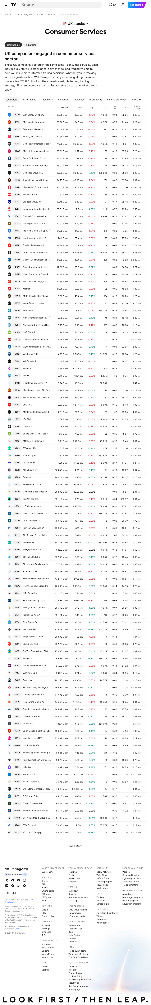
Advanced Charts (130, 881)
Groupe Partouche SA (33, 694)
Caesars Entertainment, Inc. (36, 339)
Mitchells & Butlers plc (33, 441)
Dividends (46, 932)
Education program (131, 903)
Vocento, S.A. (29, 774)
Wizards (100, 916)
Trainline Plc (29, 542)
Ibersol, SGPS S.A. (32, 615)
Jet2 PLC (27, 404)
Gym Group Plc (30, 622)
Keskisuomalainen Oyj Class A (37, 760)
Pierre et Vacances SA (33, 528)
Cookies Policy (75, 976)
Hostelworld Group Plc (33, 702)
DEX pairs (46, 897)
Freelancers (102, 919)
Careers (72, 938)
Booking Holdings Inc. (33, 129)
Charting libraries (130, 875)
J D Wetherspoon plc (33, 506)
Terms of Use (74, 966)
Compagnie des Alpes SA (35, 491)
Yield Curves (48, 947)
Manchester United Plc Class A (37, 390)
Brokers (72, 894)
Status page (74, 989)
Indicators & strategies (107, 913)
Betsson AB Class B (32, 484)
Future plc (28, 658)
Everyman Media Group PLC (36, 818)
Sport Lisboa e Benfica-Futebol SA (37, 731)
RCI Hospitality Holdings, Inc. (37, 687)
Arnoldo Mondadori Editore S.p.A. (37, 578)
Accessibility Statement (79, 979)
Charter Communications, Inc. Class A (37, 259)
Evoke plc (27, 680)
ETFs (44, 884)
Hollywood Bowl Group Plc (35, 586)
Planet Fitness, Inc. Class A (36, 397)
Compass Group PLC (33, 172)
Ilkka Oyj (27, 767)
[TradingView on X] (7, 880)
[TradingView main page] (13, 5)
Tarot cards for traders (79, 954)
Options (45, 951)
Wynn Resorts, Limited (34, 303)
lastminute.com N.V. (32, 738)
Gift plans (73, 881)
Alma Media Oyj (30, 470)
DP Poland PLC (30, 796)
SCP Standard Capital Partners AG (37, 789)
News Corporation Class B (35, 267)
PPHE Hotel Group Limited (35, 535)
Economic (46, 925)
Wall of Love (102, 875)
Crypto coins (48, 890)
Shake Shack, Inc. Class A (35, 433)
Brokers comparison (78, 897)
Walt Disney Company (33, 114)
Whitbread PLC (30, 354)
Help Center (74, 935)
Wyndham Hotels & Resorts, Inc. (37, 346)
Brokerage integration (132, 897)
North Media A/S (31, 745)
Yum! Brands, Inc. (31, 194)
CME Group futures (77, 909)
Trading (100, 897)
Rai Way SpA (29, 462)
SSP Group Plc (30, 455)
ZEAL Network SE (31, 520)
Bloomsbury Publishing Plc (35, 564)
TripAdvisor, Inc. (31, 499)
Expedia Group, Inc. (32, 201)
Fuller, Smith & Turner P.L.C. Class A (37, 607)
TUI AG (26, 375)
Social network (103, 872)
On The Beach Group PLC (35, 651)
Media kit (72, 941)
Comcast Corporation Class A (37, 143)
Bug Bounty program (78, 986)
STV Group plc (30, 825)
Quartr (17, 929)
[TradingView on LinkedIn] (7, 886)
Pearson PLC (29, 310)
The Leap (73, 900)
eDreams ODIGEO (31, 557)
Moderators (101, 888)
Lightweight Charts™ (132, 878)
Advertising (127, 894)
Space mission (75, 928)
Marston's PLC (30, 629)
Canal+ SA (28, 426)
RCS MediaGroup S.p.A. (34, 600)
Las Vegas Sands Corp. (34, 223)
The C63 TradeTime (78, 957)
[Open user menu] (123, 5)
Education (101, 900)
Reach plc (28, 723)
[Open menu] (6, 5)
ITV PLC (27, 419)
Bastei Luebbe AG (31, 781)
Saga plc (27, 477)
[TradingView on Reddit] (24, 886)
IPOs (44, 935)
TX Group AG (29, 448)
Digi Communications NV (35, 383)
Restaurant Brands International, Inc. (37, 209)
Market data (74, 878)
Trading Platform (130, 885)
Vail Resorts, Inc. (31, 361)
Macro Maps (48, 954)
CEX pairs (46, 894)
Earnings (46, 928)
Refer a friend (103, 878)
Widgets (126, 872)
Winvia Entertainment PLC (35, 665)
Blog (70, 932)
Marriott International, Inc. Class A (37, 151)
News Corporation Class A (35, 274)
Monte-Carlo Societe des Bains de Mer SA (37, 412)
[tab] (13, 44)
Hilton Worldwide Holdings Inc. (37, 165)
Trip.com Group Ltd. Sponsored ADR (36, 230)
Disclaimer (73, 969)
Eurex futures (74, 913)
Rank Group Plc (30, 571)
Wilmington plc (30, 673)
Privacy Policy (75, 973)
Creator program (104, 881)
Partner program (130, 900)
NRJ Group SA (30, 593)
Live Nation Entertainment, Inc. (37, 187)
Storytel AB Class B (32, 549)
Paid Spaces (102, 922)
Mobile (45, 966)
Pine (44, 900)
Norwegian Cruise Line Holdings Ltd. (37, 325)
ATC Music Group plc (33, 832)
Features (72, 872)
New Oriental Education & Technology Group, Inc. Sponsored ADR (36, 317)
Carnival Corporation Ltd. (35, 216)
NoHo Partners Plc (32, 716)
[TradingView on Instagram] (24, 880)
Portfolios (46, 944)
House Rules (102, 885)
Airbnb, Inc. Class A (32, 136)
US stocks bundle (76, 916)
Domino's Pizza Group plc (35, 513)
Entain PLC (28, 368)
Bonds (45, 887)
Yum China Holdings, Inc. (35, 281)
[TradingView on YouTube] (19, 880)
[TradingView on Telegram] (13, 886)
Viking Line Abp (30, 644)
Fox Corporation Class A (34, 238)
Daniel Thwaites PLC (33, 803)
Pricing (71, 875)
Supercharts (47, 872)
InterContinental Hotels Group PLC (37, 252)
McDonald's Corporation (34, 122)
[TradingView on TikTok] (19, 886)
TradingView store (77, 951)
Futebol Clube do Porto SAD (36, 810)
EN (114, 4)
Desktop (46, 969)
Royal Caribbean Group (34, 158)
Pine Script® (47, 957)
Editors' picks (102, 903)
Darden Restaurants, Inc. (35, 245)
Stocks (45, 881)
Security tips (74, 982)
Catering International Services (37, 709)
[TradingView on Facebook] (13, 880)
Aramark (27, 288)
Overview (73, 890)
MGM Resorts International (35, 296)
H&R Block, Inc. (30, 332)
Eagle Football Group (33, 636)
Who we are (74, 925)
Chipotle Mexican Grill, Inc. (36, 180)
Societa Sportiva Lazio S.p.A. (37, 752)
